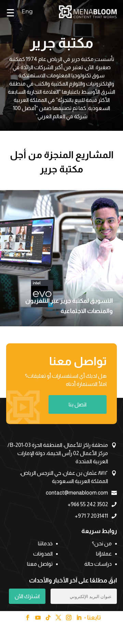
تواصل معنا (40, 564)
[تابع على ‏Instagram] (69, 617)
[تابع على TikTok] (48, 617)
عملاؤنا (104, 554)
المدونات (43, 554)
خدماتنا (45, 543)
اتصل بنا (77, 404)
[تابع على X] (58, 617)
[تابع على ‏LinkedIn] (79, 617)
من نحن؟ (102, 543)
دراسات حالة (98, 564)
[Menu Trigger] (10, 12)
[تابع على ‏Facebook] (28, 617)
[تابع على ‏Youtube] (38, 617)
